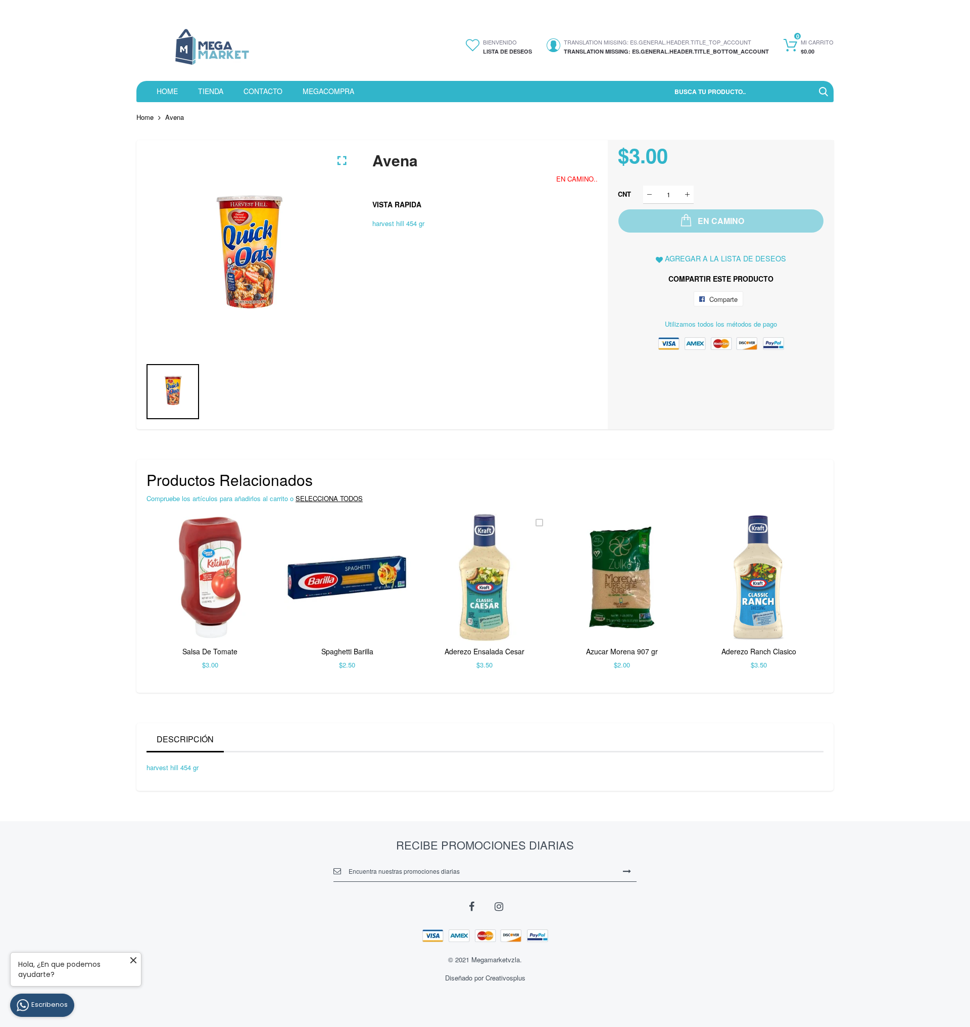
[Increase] (687, 194)
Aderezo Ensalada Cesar (484, 651)
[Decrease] (649, 194)
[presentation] (167, 598)
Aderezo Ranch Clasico (758, 651)
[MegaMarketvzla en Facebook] (471, 906)
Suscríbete (627, 870)
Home (145, 117)
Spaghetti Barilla (347, 651)
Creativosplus (505, 978)
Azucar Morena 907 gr (622, 651)
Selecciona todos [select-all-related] (329, 498)
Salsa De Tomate (209, 651)
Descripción (185, 739)
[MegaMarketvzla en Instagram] (499, 906)
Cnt (624, 194)
